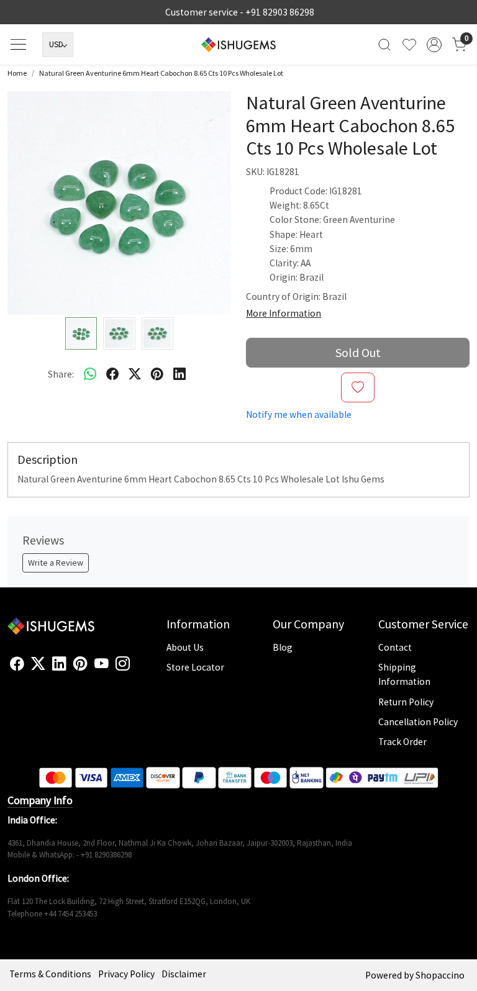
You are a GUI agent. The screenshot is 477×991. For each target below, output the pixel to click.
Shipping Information (404, 674)
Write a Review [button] (55, 562)
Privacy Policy (126, 974)
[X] (38, 664)
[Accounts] (434, 44)
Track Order (402, 742)
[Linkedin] (59, 664)
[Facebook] (17, 664)
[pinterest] (157, 374)
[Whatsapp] (90, 374)
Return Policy (406, 702)
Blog (283, 647)
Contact (395, 647)
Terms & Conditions (50, 974)
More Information (283, 313)
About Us (185, 647)
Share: (61, 374)
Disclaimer (183, 974)
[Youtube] (101, 664)
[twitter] (135, 374)
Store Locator (195, 667)
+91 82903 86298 (279, 12)
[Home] (238, 44)
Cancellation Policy (418, 722)
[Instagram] (122, 664)
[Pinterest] (80, 664)
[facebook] (112, 374)
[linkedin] (179, 374)
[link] (384, 44)
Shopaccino (440, 975)
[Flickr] (136, 668)
